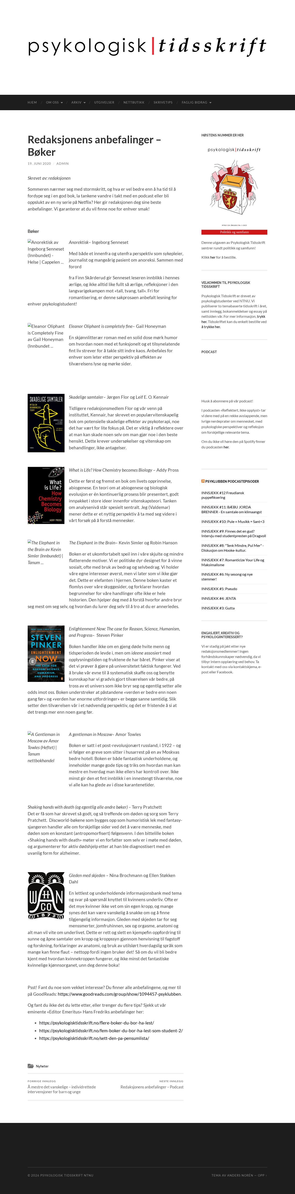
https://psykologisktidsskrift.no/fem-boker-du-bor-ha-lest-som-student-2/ (111, 1030)
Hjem (32, 102)
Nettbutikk (134, 102)
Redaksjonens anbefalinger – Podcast (152, 1084)
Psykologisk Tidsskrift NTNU (66, 1175)
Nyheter (42, 1066)
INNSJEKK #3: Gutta (218, 608)
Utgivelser (104, 102)
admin (62, 163)
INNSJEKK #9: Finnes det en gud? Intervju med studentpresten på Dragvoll (233, 533)
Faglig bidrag (194, 102)
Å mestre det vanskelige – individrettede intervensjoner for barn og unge (62, 1086)
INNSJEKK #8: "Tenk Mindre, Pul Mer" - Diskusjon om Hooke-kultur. (232, 547)
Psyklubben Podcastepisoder (232, 481)
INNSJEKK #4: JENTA (218, 598)
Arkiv (76, 102)
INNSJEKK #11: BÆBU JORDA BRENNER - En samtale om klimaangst (231, 509)
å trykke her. (211, 326)
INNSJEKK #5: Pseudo (219, 588)
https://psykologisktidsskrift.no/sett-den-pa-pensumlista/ (94, 1038)
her (212, 257)
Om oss (52, 102)
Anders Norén (240, 1175)
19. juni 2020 (39, 163)
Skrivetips (163, 102)
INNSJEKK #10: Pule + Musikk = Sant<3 (232, 521)
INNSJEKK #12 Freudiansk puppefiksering (222, 495)
